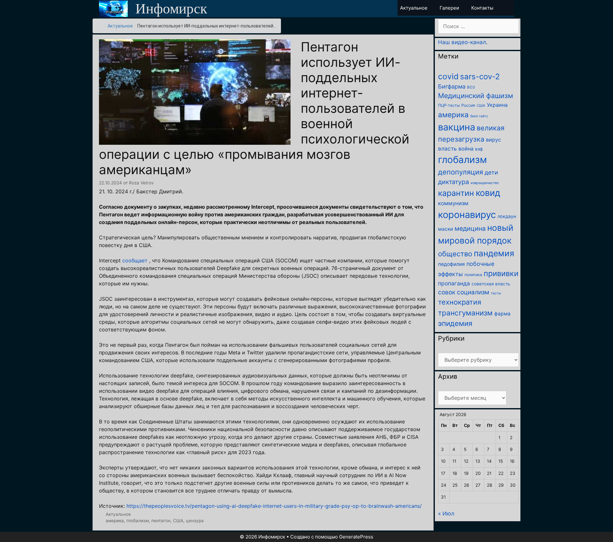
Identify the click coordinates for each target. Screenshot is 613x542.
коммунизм (453, 203)
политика (473, 274)
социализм (473, 292)
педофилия (451, 264)
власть (447, 148)
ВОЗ (471, 87)
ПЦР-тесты (449, 105)
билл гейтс (479, 116)
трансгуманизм (465, 312)
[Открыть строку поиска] (508, 8)
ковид (488, 193)
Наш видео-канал (462, 42)
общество (455, 254)
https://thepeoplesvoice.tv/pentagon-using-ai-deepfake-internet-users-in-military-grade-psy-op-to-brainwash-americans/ (274, 506)
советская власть (491, 283)
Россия (468, 105)
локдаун (506, 216)
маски (445, 229)
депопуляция (460, 172)
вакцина (456, 127)
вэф (479, 148)
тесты (496, 293)
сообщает (135, 260)
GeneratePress (356, 537)
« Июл (446, 513)
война (465, 148)
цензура (195, 520)
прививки (501, 273)
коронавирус (467, 214)
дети (491, 172)
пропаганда (454, 283)
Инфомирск (171, 9)
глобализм (137, 520)
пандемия (494, 253)
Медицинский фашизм (475, 95)
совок (446, 292)
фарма (502, 314)
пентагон (160, 520)
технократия (459, 302)
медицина (470, 228)
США (178, 520)
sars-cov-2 (480, 76)
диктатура (453, 182)
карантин (456, 193)
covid (448, 76)
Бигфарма (451, 86)
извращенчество (485, 183)
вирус (493, 139)
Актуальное (120, 25)
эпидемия (455, 323)
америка (115, 520)
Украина (497, 105)
